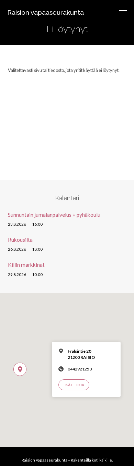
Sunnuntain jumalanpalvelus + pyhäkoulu (54, 215)
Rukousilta (20, 240)
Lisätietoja (74, 385)
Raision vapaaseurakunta (45, 12)
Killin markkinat (26, 265)
